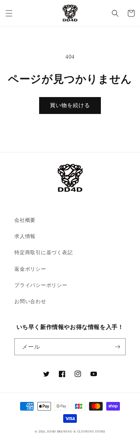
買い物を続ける (70, 105)
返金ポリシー (30, 268)
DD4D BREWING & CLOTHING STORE (76, 431)
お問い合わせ (30, 301)
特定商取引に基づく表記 (43, 252)
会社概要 (25, 219)
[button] (9, 13)
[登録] (117, 346)
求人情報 (25, 236)
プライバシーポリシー (40, 284)
